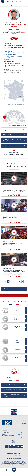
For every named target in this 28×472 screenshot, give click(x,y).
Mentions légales (5, 462)
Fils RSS (15, 463)
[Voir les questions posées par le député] (14, 310)
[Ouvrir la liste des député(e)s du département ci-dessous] (14, 91)
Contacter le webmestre (7, 463)
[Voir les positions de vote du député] (14, 358)
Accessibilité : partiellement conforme (18, 462)
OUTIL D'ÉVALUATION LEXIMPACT (14, 458)
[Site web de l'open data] (14, 433)
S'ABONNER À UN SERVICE (14, 455)
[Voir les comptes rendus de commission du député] (14, 349)
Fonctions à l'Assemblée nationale (14, 384)
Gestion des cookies (21, 463)
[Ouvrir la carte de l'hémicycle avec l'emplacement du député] (14, 117)
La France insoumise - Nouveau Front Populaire (14, 25)
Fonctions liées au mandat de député (14, 389)
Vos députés (4, 5)
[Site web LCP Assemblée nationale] (14, 422)
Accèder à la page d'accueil (2, 1)
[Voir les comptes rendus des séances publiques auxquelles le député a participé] (14, 341)
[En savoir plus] (14, 318)
